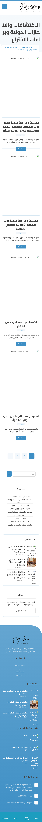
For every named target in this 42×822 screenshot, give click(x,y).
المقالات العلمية (20, 518)
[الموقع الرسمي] (29, 7)
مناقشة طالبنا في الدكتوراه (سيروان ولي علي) (17, 562)
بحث (9, 474)
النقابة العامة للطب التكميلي (20, 521)
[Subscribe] (9, 610)
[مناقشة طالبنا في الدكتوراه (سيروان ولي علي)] (31, 562)
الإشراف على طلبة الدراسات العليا (20, 496)
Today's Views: (19, 665)
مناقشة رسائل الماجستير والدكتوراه (20, 525)
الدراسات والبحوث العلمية (20, 505)
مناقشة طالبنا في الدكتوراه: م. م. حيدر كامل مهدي (16, 574)
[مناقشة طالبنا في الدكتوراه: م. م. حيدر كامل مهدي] (31, 575)
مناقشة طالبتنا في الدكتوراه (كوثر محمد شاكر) (16, 549)
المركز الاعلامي (19, 515)
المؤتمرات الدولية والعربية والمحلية (20, 512)
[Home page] (36, 47)
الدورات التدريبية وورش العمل (20, 508)
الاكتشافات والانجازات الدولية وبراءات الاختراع (20, 501)
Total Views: (19, 671)
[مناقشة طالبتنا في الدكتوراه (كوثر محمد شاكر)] (31, 549)
